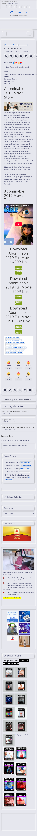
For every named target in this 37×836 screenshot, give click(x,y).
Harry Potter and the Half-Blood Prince (18, 427)
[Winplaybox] (4, 33)
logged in (13, 440)
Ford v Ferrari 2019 (27, 400)
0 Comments (24, 51)
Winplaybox (18, 12)
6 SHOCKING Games (12, 3)
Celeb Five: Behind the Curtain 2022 (16, 412)
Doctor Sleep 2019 (9, 400)
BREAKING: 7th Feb (12, 468)
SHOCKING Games (11, 472)
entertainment (22, 44)
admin (17, 51)
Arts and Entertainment (11, 44)
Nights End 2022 (8, 419)
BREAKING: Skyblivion (13, 465)
